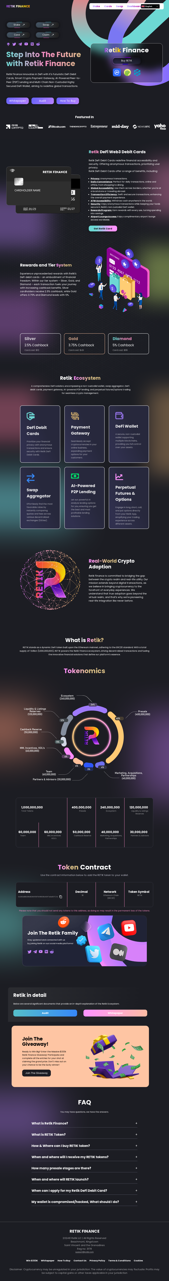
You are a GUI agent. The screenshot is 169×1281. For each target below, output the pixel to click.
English (148, 6)
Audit (42, 101)
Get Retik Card (103, 228)
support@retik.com (84, 1252)
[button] (84, 1123)
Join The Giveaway (36, 1073)
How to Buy (68, 101)
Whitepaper (17, 101)
